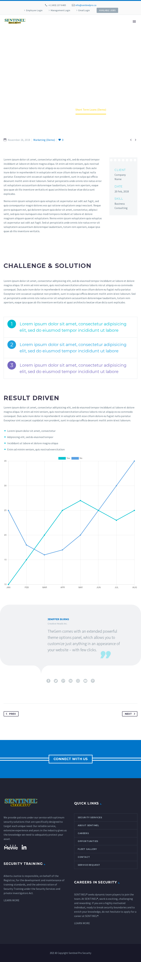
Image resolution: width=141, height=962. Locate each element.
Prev (12, 713)
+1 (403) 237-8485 (57, 5)
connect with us (70, 759)
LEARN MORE (11, 900)
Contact (84, 857)
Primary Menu (134, 21)
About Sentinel (88, 825)
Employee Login (34, 10)
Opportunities (88, 841)
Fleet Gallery (87, 849)
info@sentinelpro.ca (85, 5)
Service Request (89, 865)
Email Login (84, 10)
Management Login (60, 10)
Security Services (90, 817)
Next (128, 713)
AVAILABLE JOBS (107, 10)
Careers (83, 833)
